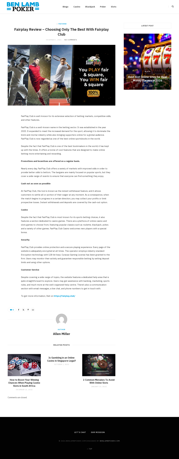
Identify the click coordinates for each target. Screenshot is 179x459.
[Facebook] (11, 122)
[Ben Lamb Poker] (22, 6)
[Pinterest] (11, 136)
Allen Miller (61, 334)
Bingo (65, 6)
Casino (76, 6)
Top (90, 449)
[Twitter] (11, 129)
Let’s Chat (80, 432)
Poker (103, 6)
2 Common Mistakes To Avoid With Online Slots (99, 381)
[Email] (11, 143)
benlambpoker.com (110, 441)
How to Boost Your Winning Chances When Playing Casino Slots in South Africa (24, 382)
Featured (62, 24)
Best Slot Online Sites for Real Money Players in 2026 (147, 78)
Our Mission (98, 432)
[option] (147, 62)
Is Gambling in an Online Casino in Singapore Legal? (61, 359)
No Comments (70, 40)
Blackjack (90, 6)
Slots (113, 6)
